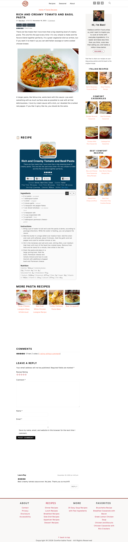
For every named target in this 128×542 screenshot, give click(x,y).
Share (66, 179)
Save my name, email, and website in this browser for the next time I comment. (47, 431)
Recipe (19, 25)
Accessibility (25, 517)
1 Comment (51, 20)
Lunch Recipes (51, 511)
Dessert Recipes (51, 523)
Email (19, 419)
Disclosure (25, 514)
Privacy (25, 511)
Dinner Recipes (51, 508)
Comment (21, 380)
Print (24, 25)
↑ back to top (64, 537)
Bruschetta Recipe (104, 508)
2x (70, 193)
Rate (48, 179)
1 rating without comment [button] (49, 354)
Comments (31, 25)
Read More (98, 51)
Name (19, 411)
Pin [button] (39, 179)
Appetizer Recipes (51, 520)
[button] (45, 172)
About (72, 4)
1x (67, 193)
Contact (25, 508)
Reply (74, 487)
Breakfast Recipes (51, 514)
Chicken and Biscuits (104, 523)
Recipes (52, 4)
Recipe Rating (22, 372)
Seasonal (62, 4)
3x (73, 193)
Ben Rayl (65, 187)
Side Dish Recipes (51, 517)
